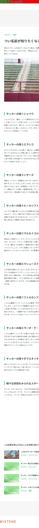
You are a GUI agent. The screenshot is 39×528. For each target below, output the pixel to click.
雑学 (14, 35)
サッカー (7, 35)
